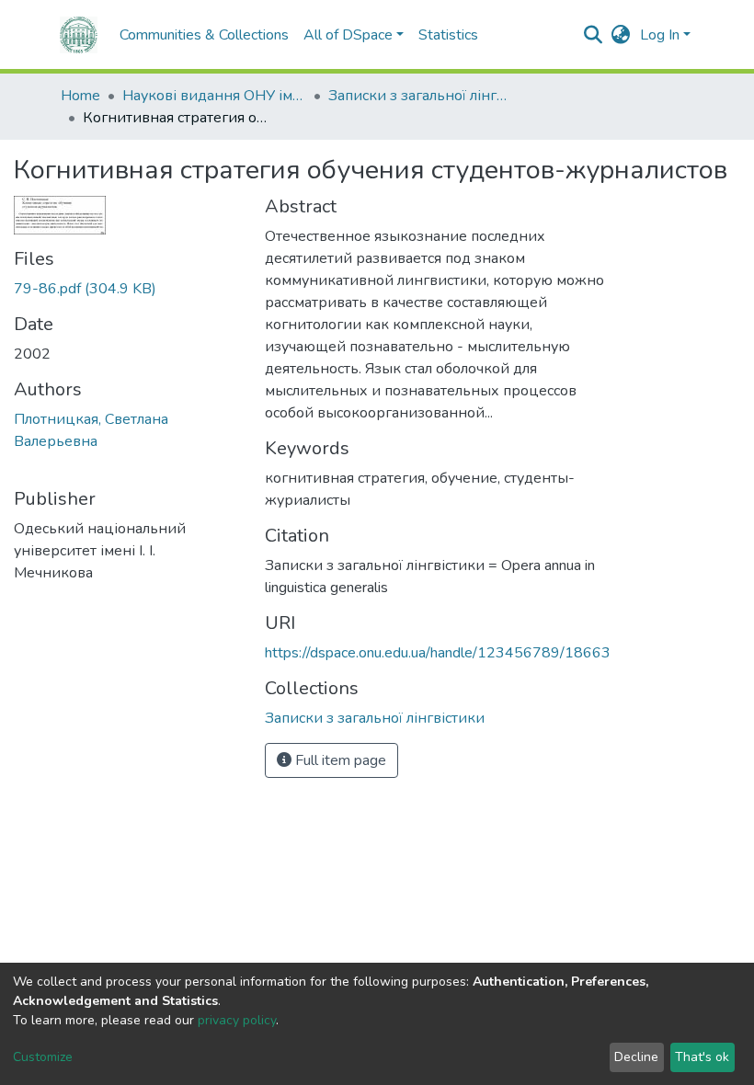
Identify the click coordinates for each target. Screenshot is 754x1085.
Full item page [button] (338, 760)
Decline (636, 1057)
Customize (43, 1057)
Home (80, 96)
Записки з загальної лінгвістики (420, 96)
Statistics (448, 35)
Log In (660, 35)
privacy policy (237, 1020)
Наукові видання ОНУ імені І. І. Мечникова (214, 96)
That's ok (702, 1057)
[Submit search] (593, 35)
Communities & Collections (204, 35)
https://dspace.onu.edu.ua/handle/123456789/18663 (438, 653)
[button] (621, 35)
